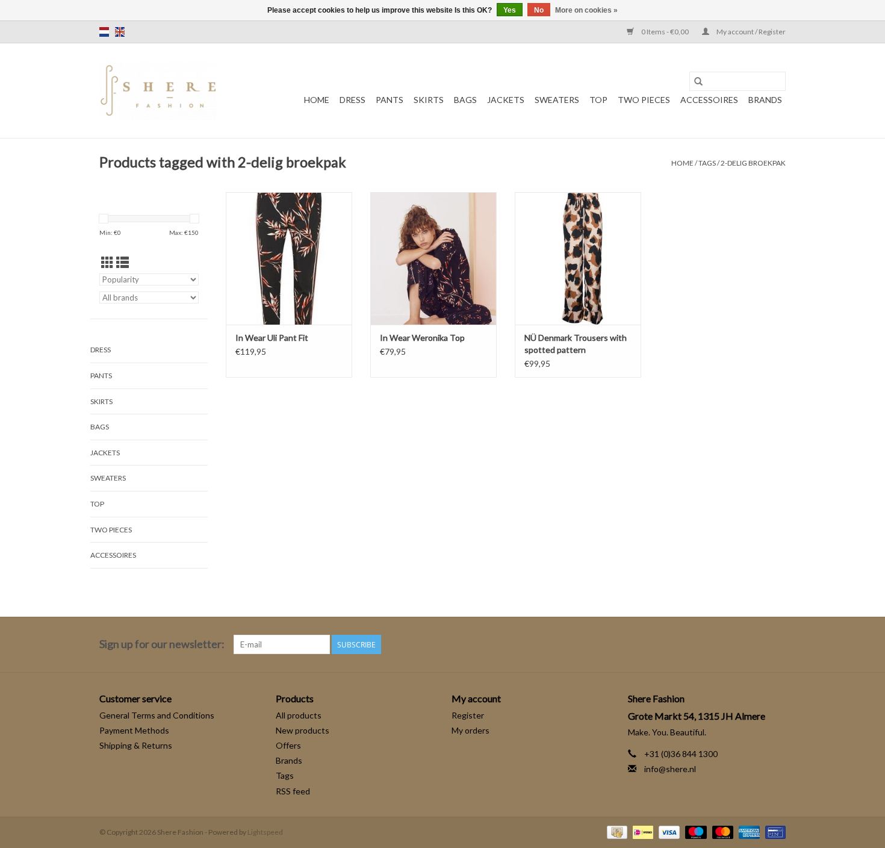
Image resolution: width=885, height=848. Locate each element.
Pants (389, 100)
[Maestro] (694, 831)
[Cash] (616, 831)
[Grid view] (107, 262)
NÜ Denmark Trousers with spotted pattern (575, 343)
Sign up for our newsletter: (162, 644)
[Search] (698, 81)
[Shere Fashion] (157, 90)
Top (598, 100)
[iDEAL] (641, 831)
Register (468, 715)
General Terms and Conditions (156, 715)
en (120, 32)
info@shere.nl (670, 769)
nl (104, 32)
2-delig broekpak (753, 162)
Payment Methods (134, 730)
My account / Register (750, 31)
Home (316, 100)
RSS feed (293, 791)
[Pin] (773, 831)
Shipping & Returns (135, 745)
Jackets (505, 100)
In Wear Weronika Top (422, 337)
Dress (352, 100)
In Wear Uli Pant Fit (271, 337)
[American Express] (747, 831)
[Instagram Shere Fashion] (776, 644)
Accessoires (709, 100)
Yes (509, 10)
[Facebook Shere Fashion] (755, 644)
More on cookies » (586, 10)
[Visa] (667, 831)
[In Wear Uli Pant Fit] (289, 258)
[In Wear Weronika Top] (433, 258)
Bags (465, 100)
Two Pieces (644, 100)
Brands (765, 100)
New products (302, 730)
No (539, 10)
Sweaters (557, 100)
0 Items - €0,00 (665, 31)
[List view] (122, 262)
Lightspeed (265, 832)
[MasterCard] (721, 831)
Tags (707, 162)
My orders (470, 730)
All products (298, 715)
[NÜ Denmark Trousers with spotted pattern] (578, 258)
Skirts (429, 100)
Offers (288, 745)
